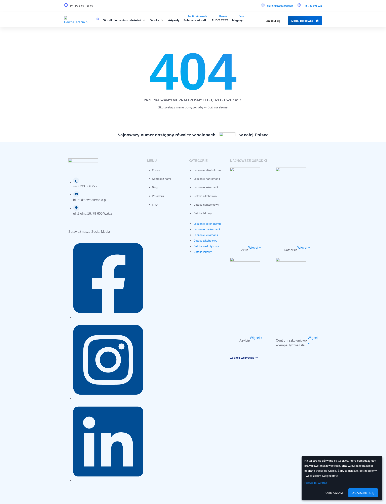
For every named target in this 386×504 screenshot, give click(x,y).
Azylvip (244, 340)
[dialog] (342, 478)
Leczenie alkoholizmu (207, 170)
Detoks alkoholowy (205, 196)
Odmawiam (334, 492)
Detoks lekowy (202, 213)
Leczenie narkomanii (206, 178)
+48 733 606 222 (312, 5)
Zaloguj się (273, 20)
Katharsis (290, 250)
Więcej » (254, 247)
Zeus (244, 250)
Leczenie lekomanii (205, 187)
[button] (124, 20)
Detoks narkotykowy (206, 204)
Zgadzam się (363, 492)
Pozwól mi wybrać (315, 482)
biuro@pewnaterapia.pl (280, 5)
